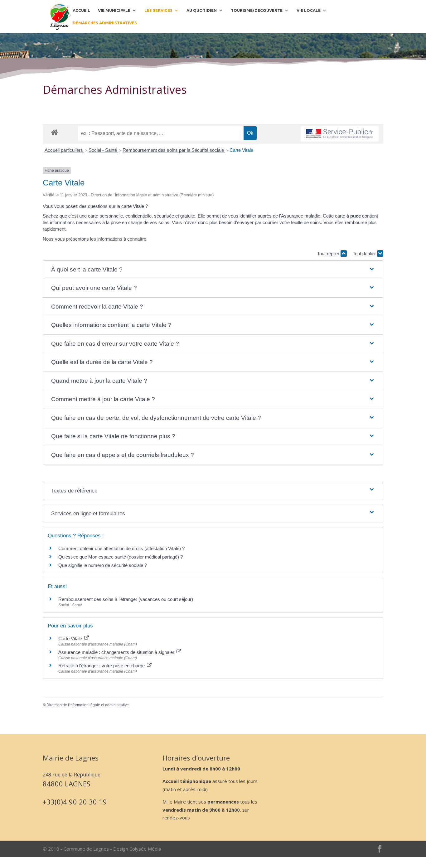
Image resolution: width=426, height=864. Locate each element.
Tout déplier (365, 253)
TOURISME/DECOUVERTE (257, 10)
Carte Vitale (241, 150)
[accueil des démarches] (54, 132)
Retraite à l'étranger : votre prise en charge (102, 665)
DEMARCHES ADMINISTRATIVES (105, 23)
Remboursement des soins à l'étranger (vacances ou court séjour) (125, 599)
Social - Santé (103, 150)
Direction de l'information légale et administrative (87, 705)
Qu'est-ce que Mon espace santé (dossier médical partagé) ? (120, 556)
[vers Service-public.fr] (340, 134)
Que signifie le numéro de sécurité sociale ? (102, 565)
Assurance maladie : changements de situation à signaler (117, 652)
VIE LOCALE (309, 10)
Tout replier (329, 253)
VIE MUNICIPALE (114, 10)
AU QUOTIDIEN (201, 10)
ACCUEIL (81, 10)
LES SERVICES (158, 10)
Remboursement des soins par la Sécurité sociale (174, 150)
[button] (213, 270)
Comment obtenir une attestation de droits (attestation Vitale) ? (121, 548)
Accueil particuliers (64, 150)
